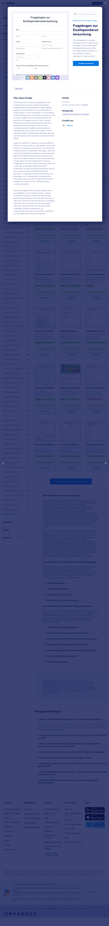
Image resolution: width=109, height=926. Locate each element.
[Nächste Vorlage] (105, 463)
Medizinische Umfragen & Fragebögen (86, 20)
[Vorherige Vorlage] (3, 463)
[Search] (75, 14)
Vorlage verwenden (86, 63)
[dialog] (54, 463)
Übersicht (18, 89)
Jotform (69, 125)
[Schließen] (105, 3)
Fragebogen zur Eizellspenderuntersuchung (85, 29)
